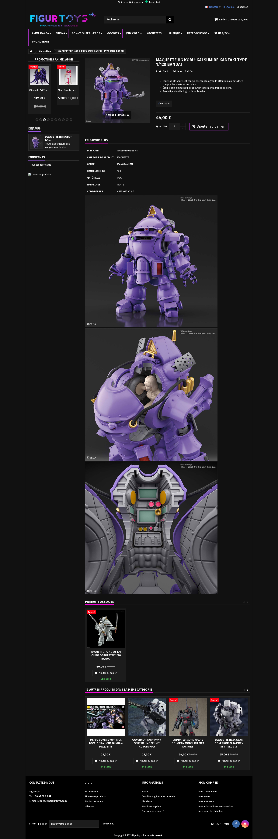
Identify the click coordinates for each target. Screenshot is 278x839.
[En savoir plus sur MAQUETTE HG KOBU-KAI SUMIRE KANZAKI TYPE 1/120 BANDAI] (36, 142)
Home (145, 791)
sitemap (89, 806)
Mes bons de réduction (211, 811)
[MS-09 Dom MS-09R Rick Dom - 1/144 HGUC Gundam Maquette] (106, 717)
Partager (164, 103)
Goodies (113, 33)
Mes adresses (206, 801)
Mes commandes (208, 791)
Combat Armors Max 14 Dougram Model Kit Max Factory (188, 743)
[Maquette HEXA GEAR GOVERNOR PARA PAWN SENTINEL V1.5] (229, 717)
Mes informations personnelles (216, 806)
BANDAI (189, 71)
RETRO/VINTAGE (197, 33)
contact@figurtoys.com (52, 800)
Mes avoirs (204, 796)
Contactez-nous (94, 801)
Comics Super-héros (86, 33)
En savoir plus (96, 140)
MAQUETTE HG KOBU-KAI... (58, 138)
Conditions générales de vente (158, 796)
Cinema (60, 33)
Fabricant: (178, 71)
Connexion (242, 7)
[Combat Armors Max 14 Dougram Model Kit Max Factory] (188, 717)
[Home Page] (30, 51)
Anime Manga (40, 33)
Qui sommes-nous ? (153, 811)
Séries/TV (221, 33)
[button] (30, 89)
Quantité (161, 126)
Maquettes (154, 33)
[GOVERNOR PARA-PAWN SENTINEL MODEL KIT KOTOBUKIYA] (147, 717)
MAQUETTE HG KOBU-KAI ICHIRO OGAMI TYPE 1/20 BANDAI (106, 655)
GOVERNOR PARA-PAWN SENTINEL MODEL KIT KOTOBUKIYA (146, 743)
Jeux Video (133, 33)
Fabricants (36, 157)
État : (159, 71)
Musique (174, 33)
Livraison (147, 801)
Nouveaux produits (95, 796)
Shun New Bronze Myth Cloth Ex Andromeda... (39, 90)
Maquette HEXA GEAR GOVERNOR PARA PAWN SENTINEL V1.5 (229, 743)
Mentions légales (151, 806)
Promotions (40, 41)
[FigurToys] (63, 19)
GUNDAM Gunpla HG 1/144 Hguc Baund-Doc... (68, 90)
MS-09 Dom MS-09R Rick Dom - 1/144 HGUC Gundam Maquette (106, 743)
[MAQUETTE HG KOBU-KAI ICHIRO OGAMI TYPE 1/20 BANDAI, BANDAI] (106, 629)
